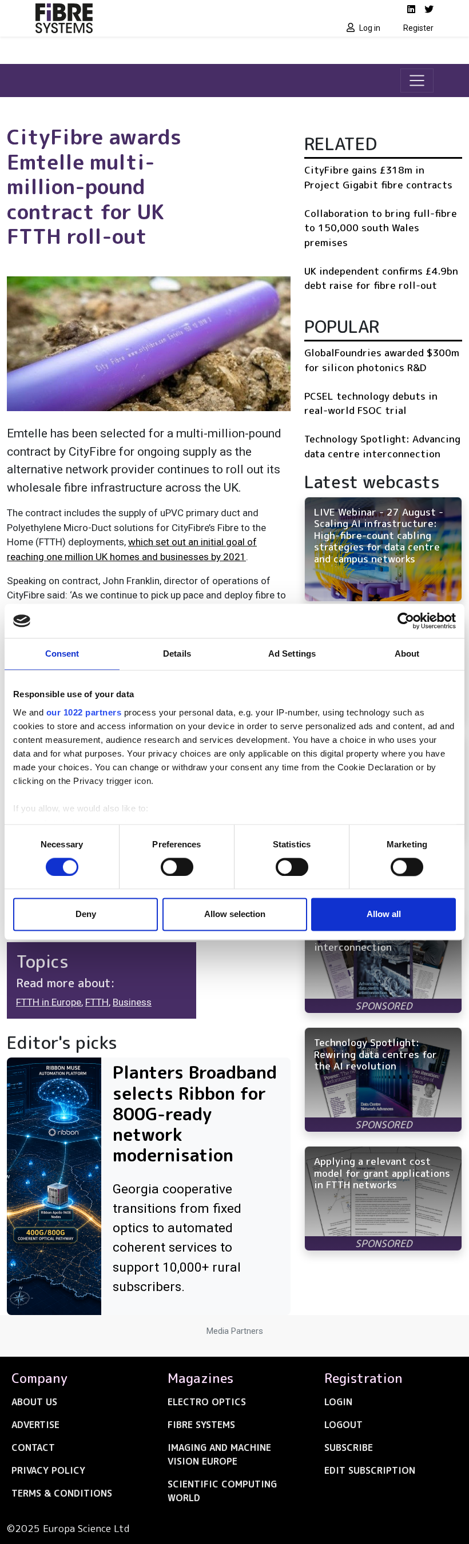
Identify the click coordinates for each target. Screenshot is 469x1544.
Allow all (384, 914)
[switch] (177, 867)
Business (132, 1002)
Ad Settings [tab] (292, 653)
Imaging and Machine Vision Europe (219, 1454)
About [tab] (407, 653)
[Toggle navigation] (417, 81)
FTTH (97, 1002)
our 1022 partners (84, 712)
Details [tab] (177, 653)
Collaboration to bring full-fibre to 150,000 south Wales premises (380, 228)
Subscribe (348, 1447)
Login (338, 1402)
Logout (343, 1424)
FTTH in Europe (48, 1002)
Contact (33, 1447)
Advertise (35, 1424)
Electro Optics (207, 1402)
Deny (85, 914)
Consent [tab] (62, 653)
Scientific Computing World (222, 1491)
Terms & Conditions (61, 1493)
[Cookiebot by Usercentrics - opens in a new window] (406, 620)
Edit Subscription (369, 1470)
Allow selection (234, 914)
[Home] (131, 18)
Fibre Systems (201, 1424)
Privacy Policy (48, 1470)
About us (34, 1402)
